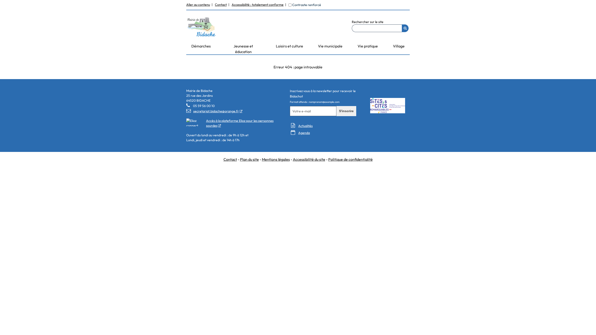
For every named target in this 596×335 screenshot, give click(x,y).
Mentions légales (276, 159)
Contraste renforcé (306, 5)
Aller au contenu (198, 5)
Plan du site (249, 159)
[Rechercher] (405, 28)
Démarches (201, 46)
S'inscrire (346, 111)
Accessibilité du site (309, 159)
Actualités (305, 126)
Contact (221, 5)
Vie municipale (330, 46)
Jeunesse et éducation (243, 49)
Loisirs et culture (289, 46)
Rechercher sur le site (367, 22)
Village (399, 46)
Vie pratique (368, 46)
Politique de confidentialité (350, 159)
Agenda (304, 133)
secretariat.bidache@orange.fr (212, 111)
